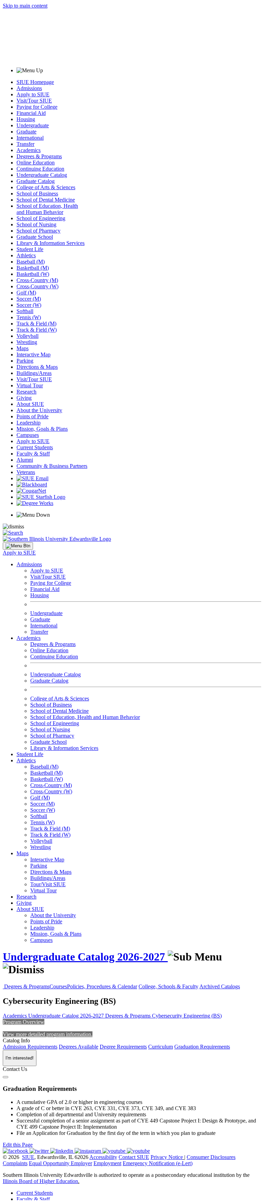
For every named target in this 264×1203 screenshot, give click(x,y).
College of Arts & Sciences (45, 187)
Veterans (25, 472)
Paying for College (36, 107)
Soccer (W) (28, 305)
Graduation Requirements (202, 1047)
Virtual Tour (29, 385)
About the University (39, 410)
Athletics (26, 255)
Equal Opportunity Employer (60, 1163)
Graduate (26, 132)
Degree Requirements (123, 1047)
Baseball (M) (30, 262)
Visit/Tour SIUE (34, 101)
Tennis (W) (28, 317)
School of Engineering (40, 218)
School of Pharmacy (38, 231)
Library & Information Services (50, 243)
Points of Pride (32, 416)
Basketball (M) (32, 268)
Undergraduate (32, 125)
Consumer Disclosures (211, 1157)
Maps (22, 348)
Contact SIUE (134, 1157)
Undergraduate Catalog (41, 175)
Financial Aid (31, 113)
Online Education (35, 162)
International (30, 138)
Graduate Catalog (35, 181)
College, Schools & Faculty (168, 986)
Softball (24, 311)
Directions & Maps (37, 367)
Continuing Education (40, 169)
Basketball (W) (32, 274)
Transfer (25, 144)
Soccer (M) (28, 299)
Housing (25, 119)
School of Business (37, 193)
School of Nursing (36, 224)
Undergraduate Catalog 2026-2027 (85, 956)
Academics (28, 150)
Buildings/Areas (34, 373)
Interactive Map (33, 354)
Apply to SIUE (33, 94)
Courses (58, 986)
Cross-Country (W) (37, 286)
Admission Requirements (30, 1047)
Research (26, 392)
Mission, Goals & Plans (42, 429)
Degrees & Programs (39, 156)
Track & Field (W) (36, 330)
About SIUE (30, 404)
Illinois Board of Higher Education (40, 1181)
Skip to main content (25, 6)
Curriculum (160, 1047)
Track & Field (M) (36, 323)
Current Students (34, 447)
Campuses (27, 435)
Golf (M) (26, 293)
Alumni (24, 460)
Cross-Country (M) (37, 280)
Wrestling (26, 342)
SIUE (28, 1157)
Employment (107, 1163)
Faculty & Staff (33, 454)
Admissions (29, 88)
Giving (24, 398)
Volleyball (27, 336)
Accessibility (103, 1157)
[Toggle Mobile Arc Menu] (18, 546)
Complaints (15, 1163)
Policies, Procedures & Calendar (102, 986)
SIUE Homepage (35, 82)
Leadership (28, 423)
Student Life (29, 249)
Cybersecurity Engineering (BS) (187, 1016)
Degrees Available (78, 1047)
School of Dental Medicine (45, 200)
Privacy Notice (167, 1157)
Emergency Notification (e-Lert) (157, 1163)
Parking (24, 361)
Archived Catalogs (219, 986)
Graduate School (34, 237)
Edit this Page (18, 1145)
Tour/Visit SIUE (48, 884)
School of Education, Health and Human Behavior (47, 209)
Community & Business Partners (51, 466)
